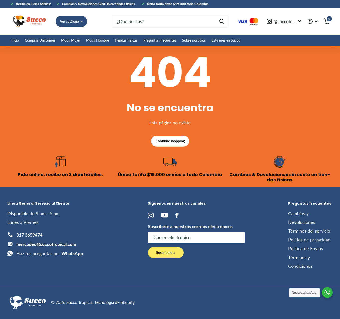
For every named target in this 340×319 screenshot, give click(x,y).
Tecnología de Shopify (114, 302)
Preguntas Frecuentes (159, 40)
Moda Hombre (97, 40)
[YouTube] (164, 215)
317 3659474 (29, 235)
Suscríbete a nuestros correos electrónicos (190, 226)
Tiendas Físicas (126, 40)
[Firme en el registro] (312, 21)
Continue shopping (170, 141)
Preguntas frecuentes (309, 203)
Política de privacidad (309, 239)
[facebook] (176, 215)
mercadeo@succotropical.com (46, 244)
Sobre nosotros (194, 40)
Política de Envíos (305, 248)
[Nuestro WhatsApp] (327, 292)
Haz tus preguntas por (49, 253)
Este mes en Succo (226, 40)
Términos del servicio (309, 231)
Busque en (221, 21)
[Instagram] (151, 215)
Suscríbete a (165, 252)
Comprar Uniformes (40, 40)
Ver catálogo (70, 21)
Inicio (15, 40)
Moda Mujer (70, 40)
